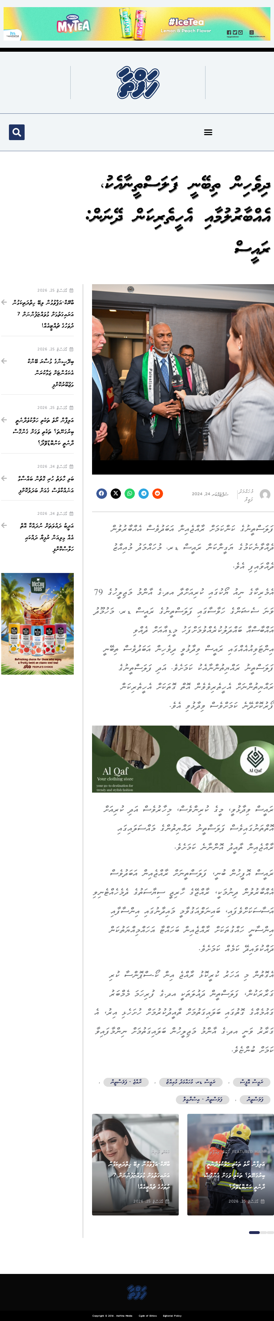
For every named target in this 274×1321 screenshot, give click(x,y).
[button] (208, 132)
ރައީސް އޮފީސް (251, 1082)
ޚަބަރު (225, 1152)
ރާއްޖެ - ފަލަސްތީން (126, 1082)
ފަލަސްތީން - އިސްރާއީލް (202, 1099)
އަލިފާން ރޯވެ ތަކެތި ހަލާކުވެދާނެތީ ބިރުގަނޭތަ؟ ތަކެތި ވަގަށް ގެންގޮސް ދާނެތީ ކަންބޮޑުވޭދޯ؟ (234, 1176)
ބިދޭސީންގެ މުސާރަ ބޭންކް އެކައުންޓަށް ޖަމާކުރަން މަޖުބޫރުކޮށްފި (50, 373)
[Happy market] (137, 23)
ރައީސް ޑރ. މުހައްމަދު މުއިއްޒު (190, 1082)
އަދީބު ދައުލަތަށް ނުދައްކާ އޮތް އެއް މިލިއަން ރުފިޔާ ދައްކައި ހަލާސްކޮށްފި (47, 537)
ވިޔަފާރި (215, 1152)
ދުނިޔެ (156, 1152)
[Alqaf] (183, 759)
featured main (248, 1152)
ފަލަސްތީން (255, 1099)
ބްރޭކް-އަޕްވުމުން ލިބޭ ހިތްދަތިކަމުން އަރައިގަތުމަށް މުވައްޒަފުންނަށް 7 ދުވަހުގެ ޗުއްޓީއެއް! (139, 1176)
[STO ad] (37, 624)
